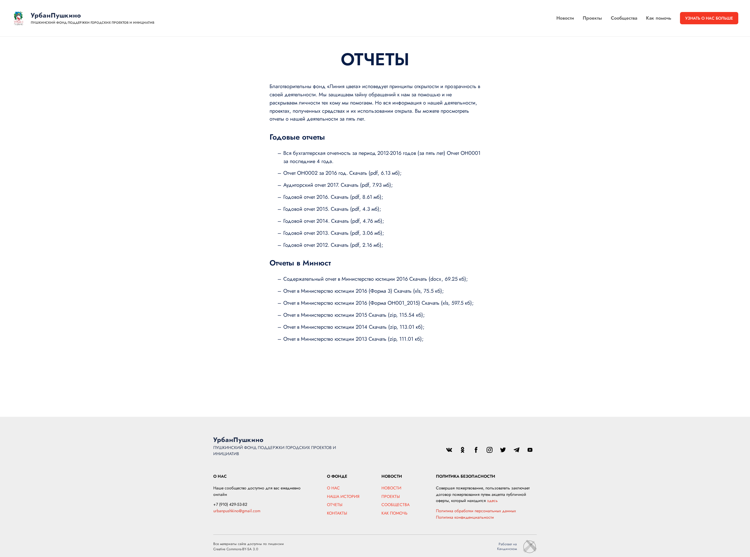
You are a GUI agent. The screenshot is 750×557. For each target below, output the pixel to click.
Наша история (343, 496)
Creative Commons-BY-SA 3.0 (235, 549)
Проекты (592, 18)
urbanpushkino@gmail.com (236, 511)
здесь (492, 500)
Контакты (337, 513)
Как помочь (658, 18)
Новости (565, 18)
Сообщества (624, 18)
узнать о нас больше (709, 18)
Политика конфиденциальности (465, 517)
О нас (333, 488)
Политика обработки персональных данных (476, 511)
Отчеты (334, 505)
